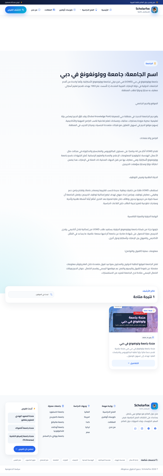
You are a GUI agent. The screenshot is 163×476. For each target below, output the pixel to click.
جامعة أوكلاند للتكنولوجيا (57, 429)
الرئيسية (104, 10)
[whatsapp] (135, 428)
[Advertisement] (35, 451)
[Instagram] (142, 428)
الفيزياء (65, 460)
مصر (88, 432)
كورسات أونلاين (66, 10)
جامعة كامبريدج (57, 417)
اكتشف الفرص (14, 10)
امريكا (87, 417)
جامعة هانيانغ (57, 422)
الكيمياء (75, 460)
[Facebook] (155, 428)
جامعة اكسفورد (56, 412)
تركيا (87, 427)
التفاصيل (134, 363)
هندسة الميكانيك (104, 460)
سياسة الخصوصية (12, 469)
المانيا (87, 412)
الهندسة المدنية (88, 460)
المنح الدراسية (88, 10)
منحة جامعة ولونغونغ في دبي (137, 343)
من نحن (34, 10)
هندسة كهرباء (120, 460)
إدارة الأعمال (133, 460)
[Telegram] (148, 428)
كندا (88, 422)
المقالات (48, 10)
